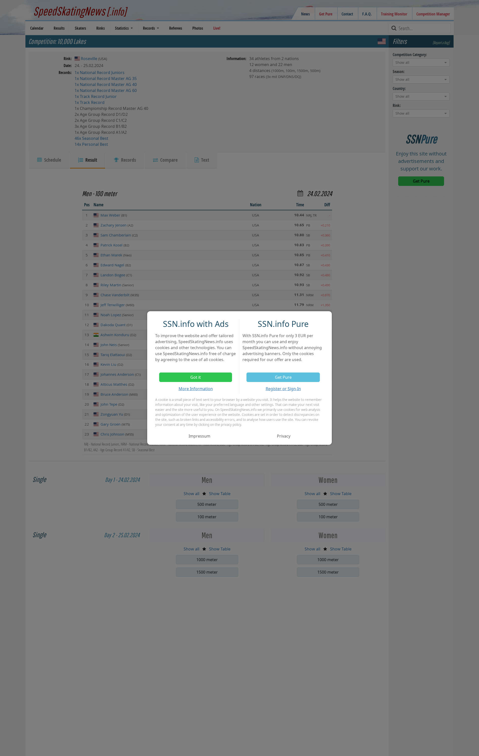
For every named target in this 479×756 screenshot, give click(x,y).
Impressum (199, 436)
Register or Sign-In (283, 388)
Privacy (283, 436)
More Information (196, 388)
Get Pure (283, 377)
